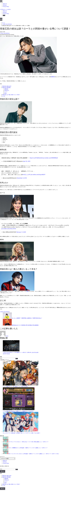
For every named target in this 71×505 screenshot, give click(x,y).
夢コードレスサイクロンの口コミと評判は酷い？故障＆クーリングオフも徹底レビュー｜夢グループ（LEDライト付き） (34, 453)
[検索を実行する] (17, 358)
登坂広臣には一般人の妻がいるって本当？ (11, 94)
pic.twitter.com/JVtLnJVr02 (8, 228)
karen (7, 336)
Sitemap (4, 5)
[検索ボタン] (4, 15)
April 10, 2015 (26, 161)
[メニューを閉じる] (1, 1)
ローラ (5, 91)
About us (5, 3)
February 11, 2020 (21, 232)
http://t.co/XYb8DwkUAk (36, 158)
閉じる (2, 471)
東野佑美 (6, 89)
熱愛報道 (53, 76)
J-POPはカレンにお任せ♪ (5, 9)
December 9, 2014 (22, 178)
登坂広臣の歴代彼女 (6, 87)
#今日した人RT (26, 174)
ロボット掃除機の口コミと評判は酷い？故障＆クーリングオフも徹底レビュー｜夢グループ (28, 447)
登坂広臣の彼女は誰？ (7, 86)
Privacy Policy (6, 6)
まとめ (3, 96)
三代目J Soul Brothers (5, 33)
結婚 (27, 291)
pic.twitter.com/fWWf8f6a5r (50, 158)
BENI (5, 93)
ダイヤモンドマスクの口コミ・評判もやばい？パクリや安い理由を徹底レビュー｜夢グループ (28, 441)
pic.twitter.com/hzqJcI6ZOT (38, 174)
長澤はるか (6, 90)
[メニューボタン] (1, 20)
